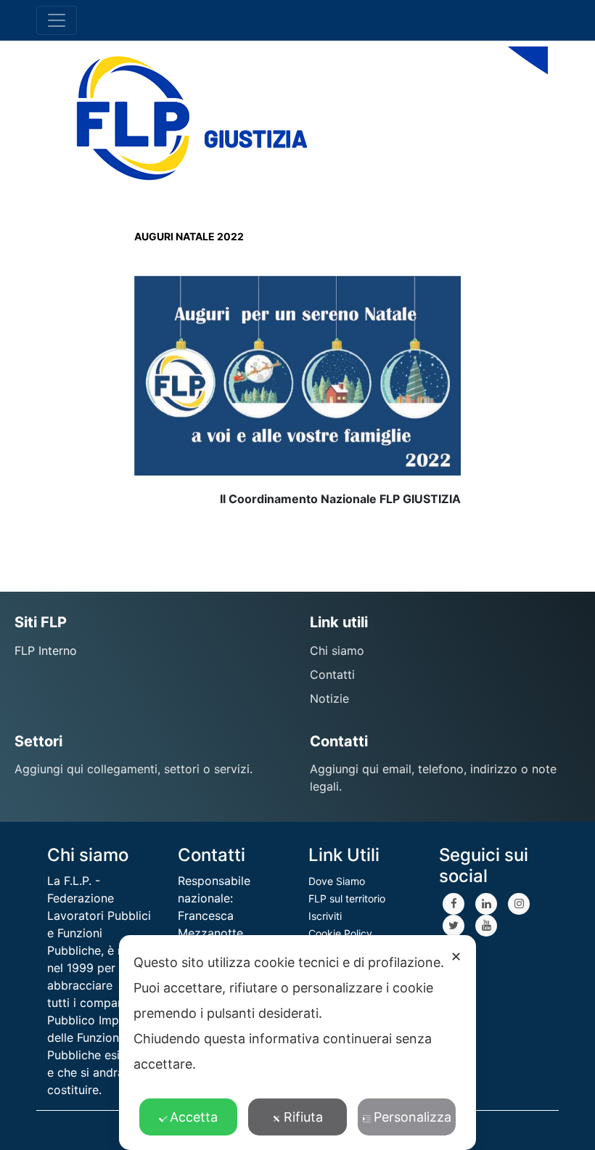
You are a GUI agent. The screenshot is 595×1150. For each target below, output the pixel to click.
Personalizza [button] (412, 1117)
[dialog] (297, 1042)
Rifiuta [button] (303, 1117)
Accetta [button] (194, 1117)
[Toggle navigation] (56, 20)
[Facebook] (453, 904)
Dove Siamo (336, 881)
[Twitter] (453, 926)
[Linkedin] (486, 904)
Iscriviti (325, 916)
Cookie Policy (340, 933)
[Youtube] (486, 926)
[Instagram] (519, 904)
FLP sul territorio (346, 898)
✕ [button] (456, 956)
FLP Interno (46, 650)
